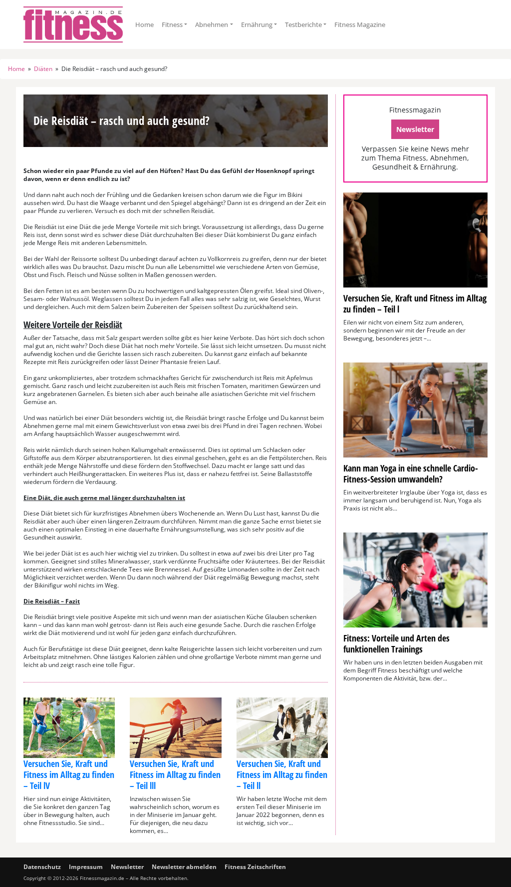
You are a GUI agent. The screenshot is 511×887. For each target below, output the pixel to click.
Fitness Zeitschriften (255, 866)
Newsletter (415, 129)
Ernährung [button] (256, 24)
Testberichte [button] (303, 24)
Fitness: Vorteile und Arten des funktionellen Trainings (396, 643)
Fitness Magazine (359, 24)
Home (144, 24)
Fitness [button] (172, 24)
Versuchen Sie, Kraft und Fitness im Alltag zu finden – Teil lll (175, 775)
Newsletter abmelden (184, 866)
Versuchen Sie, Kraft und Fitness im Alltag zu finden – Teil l (415, 303)
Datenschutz (42, 866)
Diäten (43, 69)
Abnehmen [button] (211, 24)
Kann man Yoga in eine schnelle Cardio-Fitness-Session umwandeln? (410, 473)
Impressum (86, 866)
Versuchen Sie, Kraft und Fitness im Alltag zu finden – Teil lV (68, 775)
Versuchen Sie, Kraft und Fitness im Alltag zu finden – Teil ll (282, 775)
